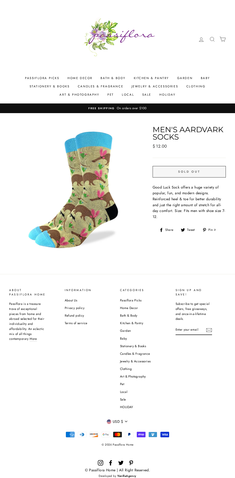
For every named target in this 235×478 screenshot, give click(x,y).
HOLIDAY (167, 94)
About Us (71, 300)
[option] (117, 108)
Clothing (196, 86)
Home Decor (79, 78)
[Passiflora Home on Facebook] (110, 463)
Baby (205, 78)
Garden (185, 78)
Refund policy (74, 315)
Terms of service (76, 323)
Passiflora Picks (42, 78)
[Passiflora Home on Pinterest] (131, 463)
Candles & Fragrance (100, 86)
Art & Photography (79, 94)
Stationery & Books (50, 86)
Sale (146, 94)
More (33, 338)
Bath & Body (113, 78)
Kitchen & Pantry (151, 78)
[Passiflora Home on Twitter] (121, 463)
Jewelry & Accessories (154, 86)
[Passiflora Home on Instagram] (100, 463)
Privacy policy (75, 308)
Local (128, 94)
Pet (110, 94)
